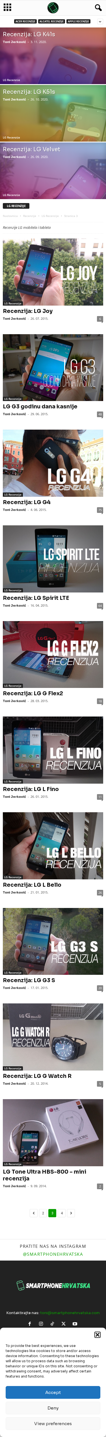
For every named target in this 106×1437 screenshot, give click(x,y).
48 (100, 414)
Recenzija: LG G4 (27, 502)
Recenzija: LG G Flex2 (33, 693)
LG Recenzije (11, 79)
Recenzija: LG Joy (28, 311)
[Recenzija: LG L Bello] (53, 845)
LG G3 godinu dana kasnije (40, 406)
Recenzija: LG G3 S (29, 980)
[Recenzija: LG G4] (53, 463)
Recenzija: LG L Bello (32, 885)
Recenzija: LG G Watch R (37, 1076)
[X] (64, 1324)
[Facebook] (30, 1324)
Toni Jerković (14, 42)
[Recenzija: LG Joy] (53, 272)
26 (100, 892)
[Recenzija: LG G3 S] (53, 941)
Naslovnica (10, 216)
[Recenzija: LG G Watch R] (53, 1037)
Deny (53, 1408)
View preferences (53, 1423)
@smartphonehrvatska (53, 1254)
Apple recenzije (78, 21)
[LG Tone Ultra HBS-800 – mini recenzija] (53, 1132)
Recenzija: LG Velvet (31, 149)
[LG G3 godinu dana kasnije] (53, 367)
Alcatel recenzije (52, 21)
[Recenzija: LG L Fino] (53, 750)
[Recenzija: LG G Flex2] (53, 654)
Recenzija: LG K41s (29, 34)
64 (100, 606)
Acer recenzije (25, 21)
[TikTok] (53, 1324)
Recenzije (29, 216)
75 (100, 510)
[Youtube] (75, 1324)
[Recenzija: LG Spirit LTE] (53, 558)
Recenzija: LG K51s (29, 91)
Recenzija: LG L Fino (31, 789)
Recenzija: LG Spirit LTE (36, 598)
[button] (97, 1335)
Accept (53, 1392)
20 (100, 988)
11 (100, 797)
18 (100, 701)
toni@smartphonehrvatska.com (70, 1312)
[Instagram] (42, 1324)
